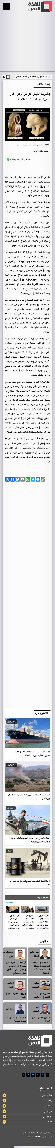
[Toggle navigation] (6, 6)
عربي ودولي (48, 1111)
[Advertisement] (27, 594)
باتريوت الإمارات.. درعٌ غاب (16, 995)
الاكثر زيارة (41, 713)
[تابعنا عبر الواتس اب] (42, 1075)
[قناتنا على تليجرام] (28, 1075)
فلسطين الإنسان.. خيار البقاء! (41, 1019)
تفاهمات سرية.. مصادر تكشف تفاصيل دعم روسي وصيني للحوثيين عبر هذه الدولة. (30, 753)
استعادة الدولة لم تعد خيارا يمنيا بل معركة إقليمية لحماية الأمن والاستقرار (41, 968)
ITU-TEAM (33, 1136)
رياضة (50, 1100)
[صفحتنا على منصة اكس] (23, 1075)
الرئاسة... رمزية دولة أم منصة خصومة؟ (16, 1019)
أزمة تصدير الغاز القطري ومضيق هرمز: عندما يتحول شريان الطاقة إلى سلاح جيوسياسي (16, 968)
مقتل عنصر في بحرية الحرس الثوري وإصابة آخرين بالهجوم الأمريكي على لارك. (30, 840)
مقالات (44, 941)
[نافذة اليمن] (39, 7)
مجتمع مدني (47, 1116)
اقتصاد (49, 1122)
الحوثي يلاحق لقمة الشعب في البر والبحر (41, 995)
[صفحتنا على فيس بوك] (38, 1075)
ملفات (49, 1106)
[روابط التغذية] (47, 1075)
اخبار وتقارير (47, 1095)
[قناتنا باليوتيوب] (33, 1075)
